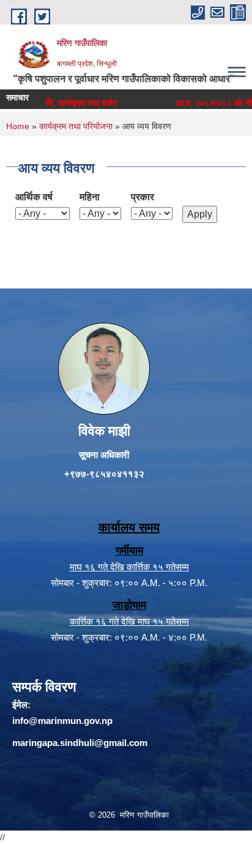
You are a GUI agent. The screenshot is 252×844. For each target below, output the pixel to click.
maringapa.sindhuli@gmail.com (79, 742)
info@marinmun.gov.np (62, 720)
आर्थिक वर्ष (34, 197)
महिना (90, 197)
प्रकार (142, 197)
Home (17, 126)
